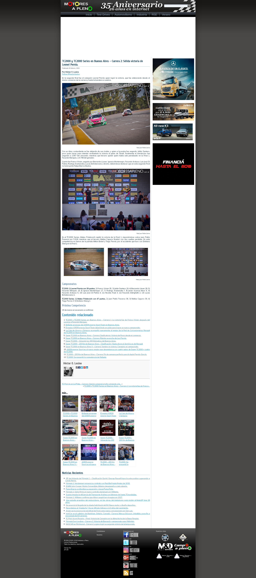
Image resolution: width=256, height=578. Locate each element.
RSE (154, 14)
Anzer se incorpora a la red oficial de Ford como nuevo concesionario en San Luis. (99, 511)
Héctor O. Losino (72, 363)
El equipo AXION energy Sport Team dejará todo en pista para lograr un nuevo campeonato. (103, 328)
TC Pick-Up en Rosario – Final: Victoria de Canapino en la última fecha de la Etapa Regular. (102, 518)
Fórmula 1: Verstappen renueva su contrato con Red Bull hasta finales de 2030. (98, 483)
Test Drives (103, 14)
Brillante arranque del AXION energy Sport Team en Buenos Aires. (93, 325)
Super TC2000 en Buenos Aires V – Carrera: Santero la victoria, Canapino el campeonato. (102, 347)
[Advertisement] (128, 37)
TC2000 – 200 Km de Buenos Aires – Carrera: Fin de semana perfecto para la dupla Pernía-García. (107, 354)
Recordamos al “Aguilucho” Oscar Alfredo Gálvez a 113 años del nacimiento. (97, 508)
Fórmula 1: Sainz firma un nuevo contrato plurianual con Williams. (92, 492)
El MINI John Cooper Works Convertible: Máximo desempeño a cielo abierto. (96, 486)
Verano (166, 14)
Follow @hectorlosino (71, 74)
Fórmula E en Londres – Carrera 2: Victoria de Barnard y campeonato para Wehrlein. (100, 521)
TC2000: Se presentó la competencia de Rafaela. (87, 357)
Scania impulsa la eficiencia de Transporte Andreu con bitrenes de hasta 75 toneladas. (101, 495)
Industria (142, 14)
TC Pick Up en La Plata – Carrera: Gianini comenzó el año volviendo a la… (91, 384)
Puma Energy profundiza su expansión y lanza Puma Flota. (89, 489)
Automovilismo (123, 14)
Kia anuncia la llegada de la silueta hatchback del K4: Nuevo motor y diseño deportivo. (101, 505)
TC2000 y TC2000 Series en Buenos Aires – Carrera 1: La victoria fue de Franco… (117, 386)
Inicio (89, 14)
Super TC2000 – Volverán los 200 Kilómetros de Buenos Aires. (91, 341)
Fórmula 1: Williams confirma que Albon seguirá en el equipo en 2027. (94, 497)
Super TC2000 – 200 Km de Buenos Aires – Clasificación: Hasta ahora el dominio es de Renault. (104, 344)
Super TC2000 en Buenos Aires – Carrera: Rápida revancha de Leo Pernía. (96, 338)
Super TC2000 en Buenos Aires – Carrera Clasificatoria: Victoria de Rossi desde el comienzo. (103, 335)
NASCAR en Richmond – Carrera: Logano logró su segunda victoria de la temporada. (100, 524)
